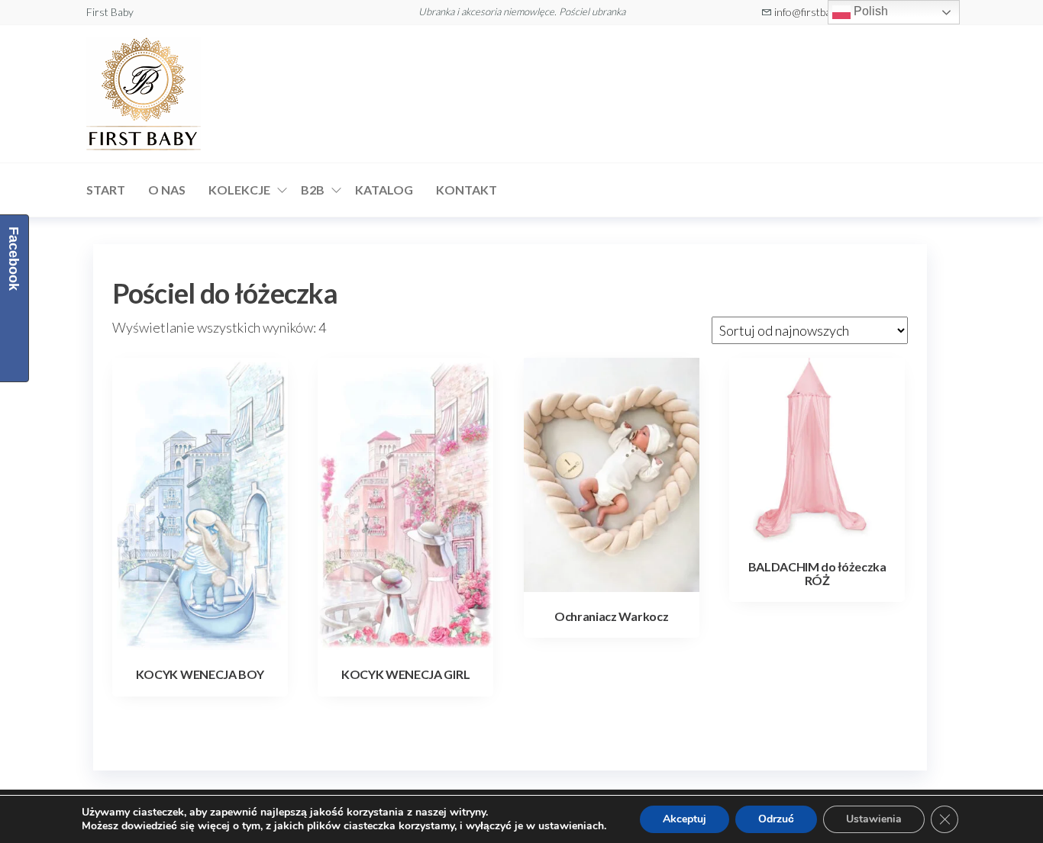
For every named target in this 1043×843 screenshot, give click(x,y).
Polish (869, 11)
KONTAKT (466, 189)
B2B (313, 189)
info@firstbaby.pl (812, 11)
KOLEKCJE (239, 189)
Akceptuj (684, 819)
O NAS (167, 189)
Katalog (384, 189)
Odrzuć (776, 819)
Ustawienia (874, 819)
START (105, 189)
